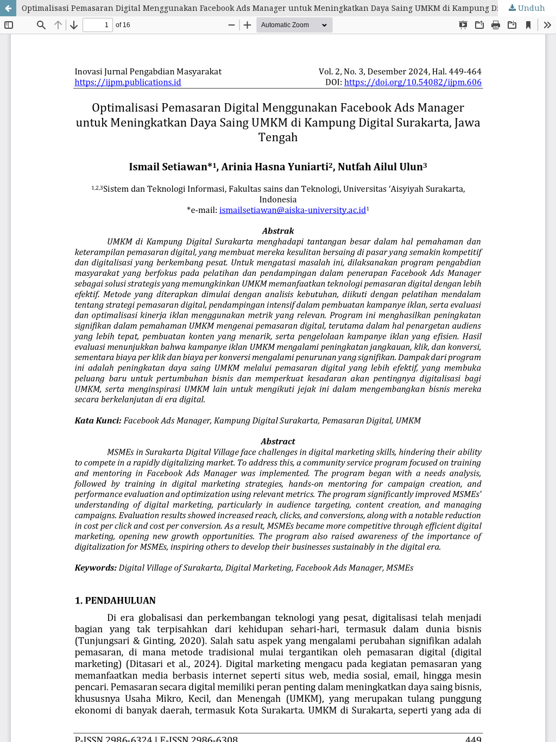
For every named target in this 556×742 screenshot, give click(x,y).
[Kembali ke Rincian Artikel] (8, 8)
